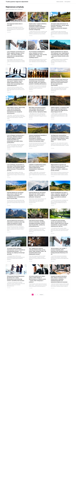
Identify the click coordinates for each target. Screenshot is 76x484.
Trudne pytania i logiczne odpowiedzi (17, 1)
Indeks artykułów (59, 1)
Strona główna (67, 1)
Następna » (42, 294)
